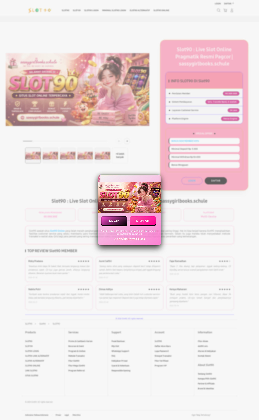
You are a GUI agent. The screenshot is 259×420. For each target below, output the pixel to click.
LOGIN (114, 220)
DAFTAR (142, 220)
